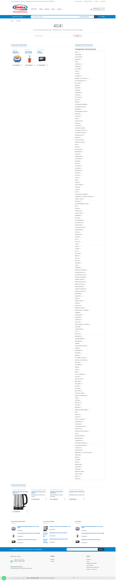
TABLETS (77, 457)
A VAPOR (77, 189)
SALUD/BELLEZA (78, 421)
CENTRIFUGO (78, 319)
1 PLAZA (77, 71)
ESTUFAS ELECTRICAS (80, 227)
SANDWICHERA (78, 156)
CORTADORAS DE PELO (80, 426)
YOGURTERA (78, 165)
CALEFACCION (78, 210)
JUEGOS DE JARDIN (79, 393)
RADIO (76, 61)
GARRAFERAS (78, 215)
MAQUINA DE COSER (79, 307)
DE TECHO (77, 241)
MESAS (76, 371)
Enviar (101, 549)
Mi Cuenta (103, 1)
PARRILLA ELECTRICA (79, 142)
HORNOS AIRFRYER (79, 286)
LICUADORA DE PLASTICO (80, 130)
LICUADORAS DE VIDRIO (80, 132)
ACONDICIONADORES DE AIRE (81, 203)
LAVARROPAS (78, 296)
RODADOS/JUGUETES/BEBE (81, 409)
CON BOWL (77, 90)
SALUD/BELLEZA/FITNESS (80, 445)
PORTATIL (77, 177)
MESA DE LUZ (78, 402)
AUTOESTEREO (78, 57)
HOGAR (38, 49)
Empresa (47, 9)
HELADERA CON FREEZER (80, 270)
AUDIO (76, 52)
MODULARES (78, 381)
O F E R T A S (34, 9)
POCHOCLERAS (78, 149)
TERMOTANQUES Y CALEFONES (82, 324)
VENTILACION (78, 234)
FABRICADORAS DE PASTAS (81, 111)
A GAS (76, 251)
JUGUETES (77, 416)
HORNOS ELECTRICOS (40, 50)
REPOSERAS (77, 352)
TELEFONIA (77, 459)
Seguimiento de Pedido (91, 563)
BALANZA (77, 85)
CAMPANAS (77, 312)
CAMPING (77, 343)
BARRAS (77, 367)
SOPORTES (77, 478)
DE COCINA (15, 49)
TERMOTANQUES (79, 329)
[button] (4, 578)
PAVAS (76, 144)
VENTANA (77, 208)
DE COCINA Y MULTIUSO (80, 357)
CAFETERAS (77, 95)
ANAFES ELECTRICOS (80, 284)
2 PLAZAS (77, 73)
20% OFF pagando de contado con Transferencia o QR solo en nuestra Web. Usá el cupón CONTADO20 (32, 1)
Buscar (77, 35)
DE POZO (77, 258)
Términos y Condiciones (91, 569)
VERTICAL (77, 260)
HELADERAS (77, 263)
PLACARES (77, 405)
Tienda (96, 1)
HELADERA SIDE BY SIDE (80, 274)
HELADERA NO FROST (80, 272)
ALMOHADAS (78, 66)
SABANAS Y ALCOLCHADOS (81, 78)
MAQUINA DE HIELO (79, 135)
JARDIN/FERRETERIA (79, 338)
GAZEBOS (77, 348)
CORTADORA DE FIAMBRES (81, 104)
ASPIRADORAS (78, 170)
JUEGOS (77, 369)
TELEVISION (77, 469)
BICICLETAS (77, 414)
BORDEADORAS (78, 341)
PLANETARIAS (78, 92)
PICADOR (77, 146)
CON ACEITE (78, 116)
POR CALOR (77, 322)
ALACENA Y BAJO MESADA (81, 360)
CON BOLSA (77, 172)
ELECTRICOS (78, 333)
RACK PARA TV (78, 383)
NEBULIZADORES (79, 438)
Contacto (59, 9)
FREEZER (77, 255)
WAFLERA (77, 163)
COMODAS (77, 400)
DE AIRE (76, 118)
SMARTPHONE (78, 464)
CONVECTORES (78, 225)
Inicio (12, 20)
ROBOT (76, 180)
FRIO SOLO (77, 232)
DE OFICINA (77, 388)
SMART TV (77, 476)
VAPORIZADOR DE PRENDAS (81, 194)
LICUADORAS (78, 125)
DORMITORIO (78, 64)
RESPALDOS (77, 407)
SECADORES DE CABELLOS (81, 443)
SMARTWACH (78, 466)
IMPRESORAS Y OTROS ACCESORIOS (83, 452)
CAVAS (76, 265)
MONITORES (78, 454)
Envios (53, 9)
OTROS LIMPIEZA (79, 184)
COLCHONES (78, 68)
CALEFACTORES (78, 213)
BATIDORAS (77, 87)
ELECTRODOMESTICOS (80, 80)
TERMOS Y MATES (79, 199)
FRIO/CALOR (77, 201)
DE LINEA (77, 462)
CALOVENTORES (79, 222)
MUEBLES (77, 355)
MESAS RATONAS (79, 379)
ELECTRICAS (78, 253)
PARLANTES (77, 59)
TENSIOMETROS (78, 440)
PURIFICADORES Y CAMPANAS (81, 310)
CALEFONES (77, 326)
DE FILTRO (77, 99)
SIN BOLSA (77, 182)
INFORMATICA (78, 336)
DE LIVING (77, 376)
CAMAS (76, 397)
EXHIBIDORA (78, 267)
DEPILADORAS (78, 428)
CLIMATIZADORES (79, 229)
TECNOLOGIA (78, 447)
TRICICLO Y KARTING (79, 419)
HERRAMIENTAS (78, 350)
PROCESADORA (78, 151)
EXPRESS (77, 102)
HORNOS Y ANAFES (79, 279)
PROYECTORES (78, 474)
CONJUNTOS (78, 75)
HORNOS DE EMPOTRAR (80, 289)
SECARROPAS (78, 317)
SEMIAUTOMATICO (79, 300)
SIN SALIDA (77, 218)
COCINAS (77, 248)
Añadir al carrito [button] (21, 65)
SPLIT (76, 206)
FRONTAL (77, 298)
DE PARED (77, 236)
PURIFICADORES (78, 315)
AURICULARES (78, 54)
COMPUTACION (78, 450)
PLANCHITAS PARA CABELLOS (81, 431)
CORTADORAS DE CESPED (81, 345)
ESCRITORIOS (78, 390)
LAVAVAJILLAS (78, 305)
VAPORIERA (77, 161)
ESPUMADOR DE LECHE (80, 106)
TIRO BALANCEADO (79, 220)
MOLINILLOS (77, 137)
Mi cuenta (88, 559)
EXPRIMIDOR (78, 109)
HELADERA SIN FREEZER (80, 277)
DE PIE (76, 239)
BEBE (76, 412)
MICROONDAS (78, 293)
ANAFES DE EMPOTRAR (80, 281)
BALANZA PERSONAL (79, 435)
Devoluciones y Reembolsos (92, 567)
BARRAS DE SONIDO (79, 471)
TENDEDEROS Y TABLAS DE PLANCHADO (84, 196)
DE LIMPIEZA (77, 168)
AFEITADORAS (78, 424)
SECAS (76, 191)
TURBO (76, 244)
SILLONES (77, 386)
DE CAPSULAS (78, 97)
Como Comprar (79, 1)
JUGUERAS (77, 123)
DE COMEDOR (78, 364)
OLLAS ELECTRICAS (79, 139)
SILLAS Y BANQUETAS (80, 374)
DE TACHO (77, 175)
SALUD (76, 433)
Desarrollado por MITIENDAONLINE (31, 578)
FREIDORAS (77, 113)
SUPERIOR (77, 303)
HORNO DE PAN (78, 121)
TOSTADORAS (78, 158)
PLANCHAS (77, 187)
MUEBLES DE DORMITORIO (81, 395)
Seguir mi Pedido (88, 1)
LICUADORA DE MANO (80, 128)
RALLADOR (77, 154)
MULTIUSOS (77, 362)
